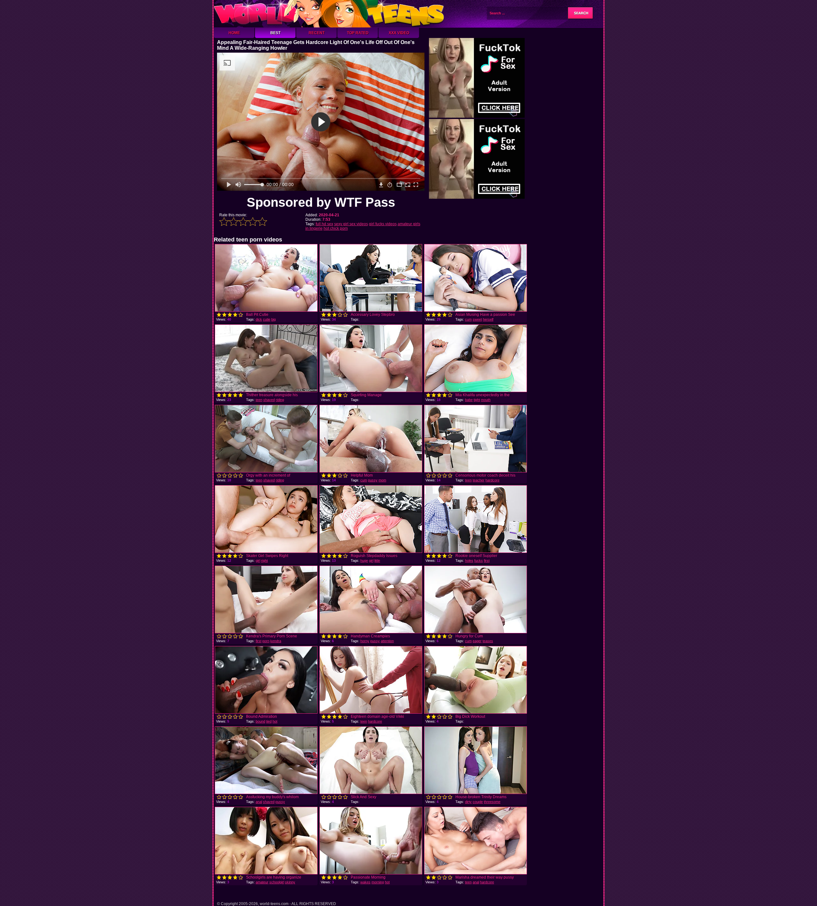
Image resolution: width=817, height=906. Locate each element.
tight (477, 400)
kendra (275, 641)
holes (469, 560)
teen (259, 400)
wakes (365, 882)
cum (468, 319)
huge (364, 560)
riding (280, 400)
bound (260, 721)
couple (478, 802)
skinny (290, 882)
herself (488, 319)
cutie (266, 319)
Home (234, 33)
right (264, 560)
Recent (317, 33)
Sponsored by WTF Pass (321, 202)
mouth (486, 400)
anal (259, 802)
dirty (468, 802)
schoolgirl (276, 882)
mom (382, 480)
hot (275, 721)
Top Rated (358, 33)
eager (477, 641)
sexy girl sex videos (351, 224)
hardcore (492, 480)
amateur (262, 882)
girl (258, 560)
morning (377, 882)
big (273, 319)
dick (259, 319)
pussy (373, 480)
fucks (478, 560)
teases (488, 641)
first (487, 560)
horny (364, 641)
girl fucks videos (383, 224)
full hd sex (324, 224)
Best (275, 33)
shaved (269, 400)
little (377, 560)
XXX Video (399, 33)
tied (269, 721)
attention (387, 641)
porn (265, 641)
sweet (477, 319)
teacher (478, 480)
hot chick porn (336, 228)
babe (469, 400)
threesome (492, 802)
